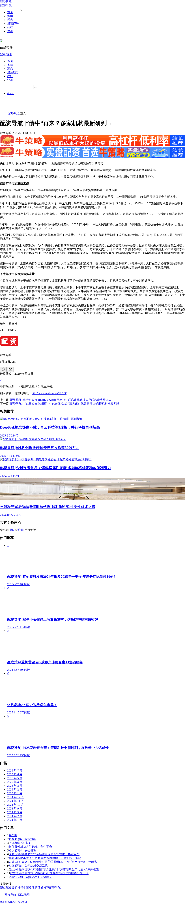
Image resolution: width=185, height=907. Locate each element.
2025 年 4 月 (14, 781)
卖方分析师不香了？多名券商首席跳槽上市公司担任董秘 (45, 858)
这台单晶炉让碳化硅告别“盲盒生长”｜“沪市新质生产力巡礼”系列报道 (54, 869)
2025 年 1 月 (14, 793)
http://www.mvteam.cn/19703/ (49, 393)
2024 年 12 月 (15, 797)
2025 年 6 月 (14, 774)
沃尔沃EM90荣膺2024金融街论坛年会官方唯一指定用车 (44, 854)
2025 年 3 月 (14, 785)
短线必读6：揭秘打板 (22, 839)
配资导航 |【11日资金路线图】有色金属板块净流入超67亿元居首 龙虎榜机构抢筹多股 (64, 403)
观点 (17, 113)
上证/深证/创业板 (19, 842)
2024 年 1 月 (14, 819)
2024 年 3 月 (14, 812)
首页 (10, 113)
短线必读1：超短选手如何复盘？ (31, 877)
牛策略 (10, 93)
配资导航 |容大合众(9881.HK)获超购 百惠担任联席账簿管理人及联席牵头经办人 (60, 399)
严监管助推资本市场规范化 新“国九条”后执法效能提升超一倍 (49, 873)
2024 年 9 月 (14, 808)
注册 (21, 529)
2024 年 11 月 (15, 800)
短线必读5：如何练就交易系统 (28, 865)
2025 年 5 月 (14, 778)
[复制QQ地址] (3, 369)
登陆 (12, 529)
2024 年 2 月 (14, 816)
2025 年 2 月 (14, 789)
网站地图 (24, 894)
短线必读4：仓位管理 (22, 850)
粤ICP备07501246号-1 (13, 902)
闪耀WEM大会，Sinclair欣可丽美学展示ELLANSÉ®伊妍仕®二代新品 (53, 861)
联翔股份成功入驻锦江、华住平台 (30, 846)
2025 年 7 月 (14, 770)
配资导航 (10, 894)
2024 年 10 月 (15, 804)
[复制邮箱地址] (10, 369)
